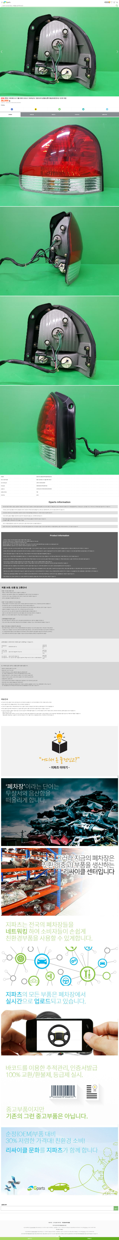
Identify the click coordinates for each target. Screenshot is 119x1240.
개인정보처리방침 (66, 1222)
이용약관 (50, 1222)
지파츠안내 (77, 114)
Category (2, 2)
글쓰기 (116, 1208)
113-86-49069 (32, 1227)
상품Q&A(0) (104, 114)
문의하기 (86, 1227)
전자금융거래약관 (57, 1222)
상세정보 (10, 114)
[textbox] (59, 5)
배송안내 (53, 114)
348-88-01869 (34, 1231)
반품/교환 (32, 114)
